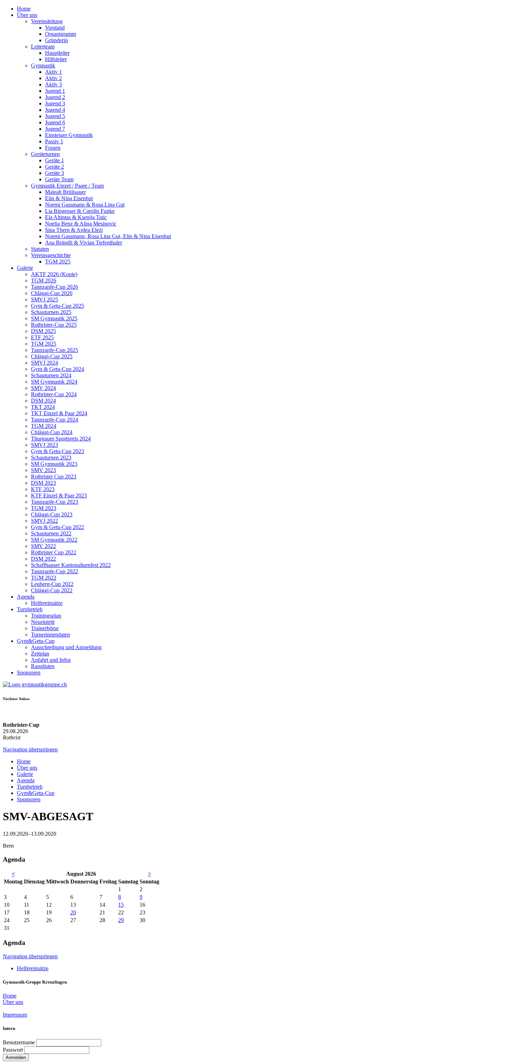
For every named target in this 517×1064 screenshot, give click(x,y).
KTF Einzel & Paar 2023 (59, 495)
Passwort (13, 1050)
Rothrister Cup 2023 (53, 476)
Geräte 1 (54, 160)
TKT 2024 (43, 407)
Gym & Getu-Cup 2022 (57, 527)
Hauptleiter (57, 53)
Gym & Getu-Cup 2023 (57, 451)
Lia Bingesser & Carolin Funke (80, 211)
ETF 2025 (42, 337)
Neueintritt (43, 622)
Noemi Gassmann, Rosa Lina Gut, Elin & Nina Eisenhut (108, 236)
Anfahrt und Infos (51, 660)
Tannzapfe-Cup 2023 (54, 502)
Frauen (52, 148)
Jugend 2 (55, 97)
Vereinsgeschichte (51, 255)
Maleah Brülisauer (65, 192)
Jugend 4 (55, 110)
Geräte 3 (54, 173)
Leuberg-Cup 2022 (52, 584)
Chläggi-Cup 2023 (51, 514)
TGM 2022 (43, 578)
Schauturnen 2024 (51, 375)
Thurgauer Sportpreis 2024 (61, 439)
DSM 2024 (43, 401)
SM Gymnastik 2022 (54, 540)
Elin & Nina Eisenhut (69, 198)
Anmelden (16, 1057)
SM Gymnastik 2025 (54, 318)
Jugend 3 (55, 103)
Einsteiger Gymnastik (69, 135)
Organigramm (60, 34)
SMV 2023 (43, 470)
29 (121, 920)
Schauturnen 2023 (51, 458)
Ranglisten (43, 666)
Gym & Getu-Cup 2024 (57, 369)
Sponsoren (28, 672)
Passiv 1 (54, 141)
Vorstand (55, 28)
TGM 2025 (57, 262)
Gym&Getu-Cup (36, 641)
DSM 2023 (43, 483)
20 (73, 912)
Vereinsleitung (47, 21)
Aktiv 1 (53, 72)
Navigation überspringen (30, 749)
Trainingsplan (46, 616)
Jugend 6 (55, 122)
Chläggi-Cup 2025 (51, 356)
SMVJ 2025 (44, 299)
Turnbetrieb (30, 609)
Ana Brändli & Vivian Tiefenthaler (83, 243)
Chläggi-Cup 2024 (51, 432)
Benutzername (19, 1042)
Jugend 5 (55, 116)
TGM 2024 (43, 426)
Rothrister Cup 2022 (53, 552)
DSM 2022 (43, 559)
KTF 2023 (43, 489)
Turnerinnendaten (50, 635)
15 (121, 905)
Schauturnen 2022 (51, 533)
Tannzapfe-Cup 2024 (54, 420)
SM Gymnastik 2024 (54, 382)
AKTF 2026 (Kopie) (54, 274)
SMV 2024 (43, 388)
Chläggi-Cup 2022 (51, 590)
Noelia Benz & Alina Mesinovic (80, 224)
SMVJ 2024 (44, 363)
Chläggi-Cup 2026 (51, 293)
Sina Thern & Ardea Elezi (74, 230)
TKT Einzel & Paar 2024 (59, 413)
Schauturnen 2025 (51, 312)
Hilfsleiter (56, 59)
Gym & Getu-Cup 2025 (57, 306)
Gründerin (56, 40)
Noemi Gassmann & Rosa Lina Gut (85, 205)
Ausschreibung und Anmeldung (66, 647)
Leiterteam (43, 47)
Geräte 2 (54, 167)
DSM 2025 (43, 331)
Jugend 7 (55, 129)
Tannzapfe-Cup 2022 (54, 571)
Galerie (25, 268)
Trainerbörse (45, 628)
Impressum (15, 1015)
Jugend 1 (55, 91)
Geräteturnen (45, 154)
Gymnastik (43, 65)
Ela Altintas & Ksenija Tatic (76, 217)
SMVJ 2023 (44, 445)
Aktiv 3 (53, 84)
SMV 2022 (43, 546)
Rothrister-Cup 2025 (54, 325)
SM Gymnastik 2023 (54, 464)
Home (24, 9)
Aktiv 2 (53, 78)
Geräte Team (59, 179)
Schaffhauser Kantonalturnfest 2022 (71, 565)
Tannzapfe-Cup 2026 (54, 287)
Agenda (25, 597)
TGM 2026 (43, 280)
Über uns (27, 15)
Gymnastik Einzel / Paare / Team (67, 186)
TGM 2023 (43, 508)
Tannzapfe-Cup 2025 (54, 350)
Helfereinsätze (47, 603)
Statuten (40, 249)
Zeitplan (40, 654)
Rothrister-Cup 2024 (54, 394)
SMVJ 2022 (44, 521)
